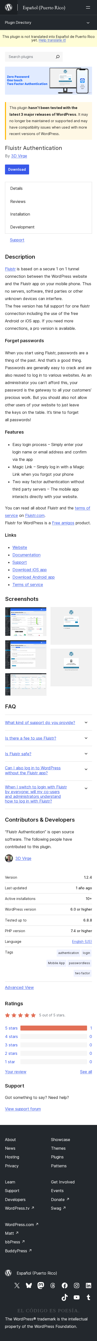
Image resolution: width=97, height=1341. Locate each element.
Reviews (18, 201)
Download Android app (33, 577)
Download (17, 169)
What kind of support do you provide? (40, 722)
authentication (68, 953)
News (10, 1148)
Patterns (59, 1165)
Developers (15, 1199)
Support (17, 239)
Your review (15, 1071)
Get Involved (63, 1181)
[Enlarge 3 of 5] (39, 679)
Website (19, 547)
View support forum (23, 1108)
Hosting (12, 1156)
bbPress (15, 1241)
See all (86, 1071)
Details (16, 188)
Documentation (26, 554)
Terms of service (27, 584)
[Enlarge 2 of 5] (39, 646)
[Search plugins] (58, 57)
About (10, 1139)
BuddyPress (18, 1250)
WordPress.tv (20, 1208)
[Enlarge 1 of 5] (39, 613)
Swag (58, 1208)
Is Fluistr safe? (18, 754)
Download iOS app (29, 569)
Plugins (57, 1156)
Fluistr (10, 268)
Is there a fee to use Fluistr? (30, 738)
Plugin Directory (18, 22)
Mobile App (56, 963)
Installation (20, 214)
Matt (12, 1233)
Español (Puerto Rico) (37, 1273)
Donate (60, 1199)
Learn (10, 1181)
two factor (82, 973)
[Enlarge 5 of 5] (85, 655)
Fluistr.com (35, 515)
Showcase (60, 1139)
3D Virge (19, 155)
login (86, 953)
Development (22, 226)
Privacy (12, 1165)
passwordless (79, 963)
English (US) (82, 941)
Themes (58, 1148)
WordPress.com (22, 1224)
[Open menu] (89, 7)
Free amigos (63, 522)
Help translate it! (52, 40)
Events (57, 1190)
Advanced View (19, 987)
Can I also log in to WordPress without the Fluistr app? (33, 770)
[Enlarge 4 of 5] (85, 613)
